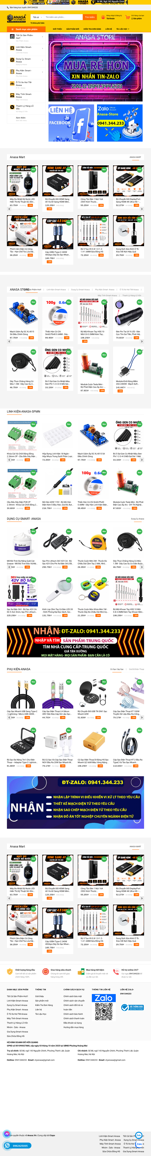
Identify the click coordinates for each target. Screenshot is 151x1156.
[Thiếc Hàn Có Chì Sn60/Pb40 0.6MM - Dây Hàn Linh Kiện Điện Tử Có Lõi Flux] (93, 483)
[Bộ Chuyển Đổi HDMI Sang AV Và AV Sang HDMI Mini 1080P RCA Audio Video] (57, 180)
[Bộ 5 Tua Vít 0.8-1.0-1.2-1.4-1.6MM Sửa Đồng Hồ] (93, 230)
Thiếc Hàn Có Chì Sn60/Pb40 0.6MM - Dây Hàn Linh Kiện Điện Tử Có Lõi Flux (92, 505)
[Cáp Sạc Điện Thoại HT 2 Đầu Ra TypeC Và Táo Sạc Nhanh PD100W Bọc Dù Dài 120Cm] (128, 741)
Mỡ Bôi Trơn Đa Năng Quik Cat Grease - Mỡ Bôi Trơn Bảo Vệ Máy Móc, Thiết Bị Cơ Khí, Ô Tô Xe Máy (22, 563)
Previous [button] (9, 209)
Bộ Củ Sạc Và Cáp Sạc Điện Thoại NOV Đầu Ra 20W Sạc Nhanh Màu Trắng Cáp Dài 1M (57, 762)
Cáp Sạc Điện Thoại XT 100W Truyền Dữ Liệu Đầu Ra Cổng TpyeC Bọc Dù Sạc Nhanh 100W (127, 714)
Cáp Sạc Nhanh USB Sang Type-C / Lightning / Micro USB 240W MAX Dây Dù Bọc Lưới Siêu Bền (22, 714)
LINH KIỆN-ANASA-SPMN (23, 411)
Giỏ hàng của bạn (137, 16)
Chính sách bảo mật (73, 996)
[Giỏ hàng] (127, 17)
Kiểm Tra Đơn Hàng (44, 1005)
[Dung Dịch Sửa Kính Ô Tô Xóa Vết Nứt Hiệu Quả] (128, 230)
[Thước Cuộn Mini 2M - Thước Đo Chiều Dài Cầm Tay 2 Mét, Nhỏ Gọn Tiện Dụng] (93, 542)
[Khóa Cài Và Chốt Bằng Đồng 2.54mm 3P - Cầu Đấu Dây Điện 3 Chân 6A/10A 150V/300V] (22, 435)
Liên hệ (38, 1009)
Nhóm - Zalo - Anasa (16, 1027)
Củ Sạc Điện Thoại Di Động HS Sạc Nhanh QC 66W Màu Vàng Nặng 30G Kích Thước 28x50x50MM (93, 762)
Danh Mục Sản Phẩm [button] (17, 989)
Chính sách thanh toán (74, 1018)
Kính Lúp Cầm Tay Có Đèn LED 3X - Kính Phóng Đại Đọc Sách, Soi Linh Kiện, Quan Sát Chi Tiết (57, 612)
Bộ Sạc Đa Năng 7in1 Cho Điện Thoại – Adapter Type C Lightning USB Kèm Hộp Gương (22, 762)
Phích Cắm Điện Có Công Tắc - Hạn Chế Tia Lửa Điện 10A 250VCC (22, 251)
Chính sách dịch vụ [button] (74, 989)
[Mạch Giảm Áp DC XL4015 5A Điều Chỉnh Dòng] (93, 435)
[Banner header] (75, 2)
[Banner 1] (71, 123)
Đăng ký (119, 16)
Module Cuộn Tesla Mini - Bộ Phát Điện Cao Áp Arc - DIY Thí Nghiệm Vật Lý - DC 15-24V (128, 505)
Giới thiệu (39, 996)
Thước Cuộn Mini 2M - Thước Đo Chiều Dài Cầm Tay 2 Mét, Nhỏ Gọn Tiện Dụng (92, 563)
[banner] (75, 641)
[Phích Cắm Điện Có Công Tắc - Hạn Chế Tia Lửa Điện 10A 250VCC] (22, 230)
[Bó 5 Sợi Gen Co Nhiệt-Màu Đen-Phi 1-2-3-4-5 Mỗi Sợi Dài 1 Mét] (128, 435)
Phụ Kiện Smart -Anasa (17, 1009)
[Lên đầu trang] (138, 1126)
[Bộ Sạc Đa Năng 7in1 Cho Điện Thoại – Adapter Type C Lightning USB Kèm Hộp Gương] (22, 741)
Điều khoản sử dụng (73, 1023)
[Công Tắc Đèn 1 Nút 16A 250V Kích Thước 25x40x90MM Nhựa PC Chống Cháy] (93, 180)
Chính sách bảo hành (73, 1014)
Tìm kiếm (90, 17)
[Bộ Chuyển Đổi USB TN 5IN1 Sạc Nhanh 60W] (93, 693)
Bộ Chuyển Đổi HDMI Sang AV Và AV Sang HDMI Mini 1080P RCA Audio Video (57, 202)
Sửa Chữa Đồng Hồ (15, 1036)
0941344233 (32, 7)
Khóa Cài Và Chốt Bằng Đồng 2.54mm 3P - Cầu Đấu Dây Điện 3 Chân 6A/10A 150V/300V (22, 456)
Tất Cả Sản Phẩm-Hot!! (17, 996)
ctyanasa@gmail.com (45, 1060)
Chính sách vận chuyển (74, 1001)
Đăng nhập (110, 16)
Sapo (52, 1135)
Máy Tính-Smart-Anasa (17, 1018)
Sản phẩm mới (41, 1001)
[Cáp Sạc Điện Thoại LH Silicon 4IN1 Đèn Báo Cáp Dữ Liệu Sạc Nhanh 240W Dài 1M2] (57, 693)
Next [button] (142, 209)
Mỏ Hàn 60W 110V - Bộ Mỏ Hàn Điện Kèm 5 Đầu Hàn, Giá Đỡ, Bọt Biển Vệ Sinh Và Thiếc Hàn (57, 505)
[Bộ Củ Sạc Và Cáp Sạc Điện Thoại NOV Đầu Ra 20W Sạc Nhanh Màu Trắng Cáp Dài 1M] (57, 741)
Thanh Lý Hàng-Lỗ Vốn (17, 1023)
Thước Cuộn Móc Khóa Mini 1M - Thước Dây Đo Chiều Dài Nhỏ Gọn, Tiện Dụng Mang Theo (93, 612)
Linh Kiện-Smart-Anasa (17, 1001)
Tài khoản (110, 18)
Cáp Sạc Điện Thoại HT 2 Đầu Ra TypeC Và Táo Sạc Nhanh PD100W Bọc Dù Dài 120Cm (127, 762)
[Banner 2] (120, 123)
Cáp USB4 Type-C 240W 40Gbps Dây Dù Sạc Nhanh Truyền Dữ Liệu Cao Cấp (57, 255)
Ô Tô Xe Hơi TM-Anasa (17, 1014)
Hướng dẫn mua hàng (74, 1027)
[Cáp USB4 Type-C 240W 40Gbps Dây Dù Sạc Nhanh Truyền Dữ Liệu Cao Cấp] (57, 233)
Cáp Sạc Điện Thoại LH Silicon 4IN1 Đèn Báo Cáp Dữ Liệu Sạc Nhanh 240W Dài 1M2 (56, 714)
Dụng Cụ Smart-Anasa (17, 1005)
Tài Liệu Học (40, 1014)
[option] (22, 214)
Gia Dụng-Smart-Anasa (17, 1031)
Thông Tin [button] (40, 989)
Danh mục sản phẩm (26, 29)
